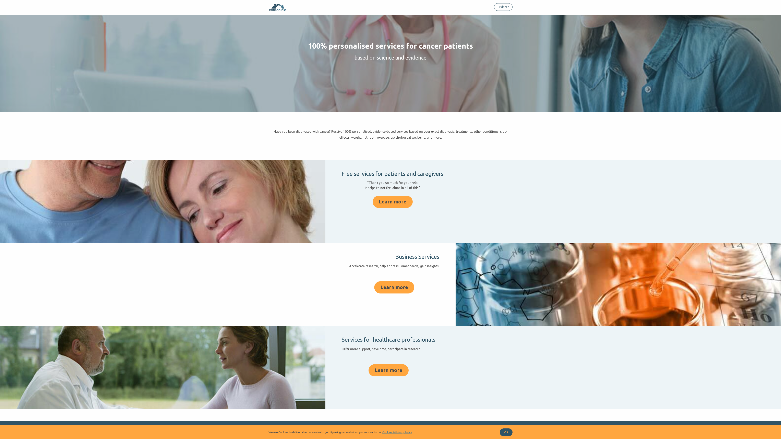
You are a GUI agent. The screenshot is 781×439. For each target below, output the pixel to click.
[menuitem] (502, 7)
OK (506, 432)
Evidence (503, 7)
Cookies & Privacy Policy (397, 432)
